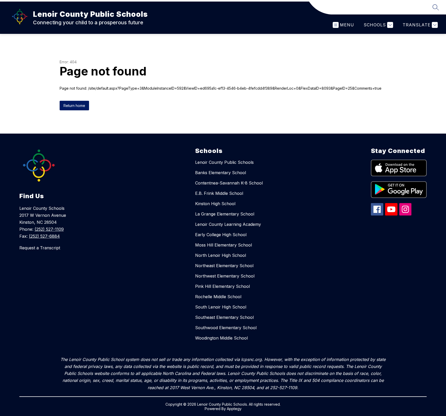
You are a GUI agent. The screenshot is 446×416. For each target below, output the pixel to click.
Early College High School (220, 234)
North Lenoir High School (220, 255)
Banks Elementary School (220, 172)
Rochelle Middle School (218, 296)
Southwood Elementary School (226, 327)
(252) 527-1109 (49, 229)
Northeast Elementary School (224, 265)
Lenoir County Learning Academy (228, 224)
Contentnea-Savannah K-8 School (229, 183)
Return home (74, 105)
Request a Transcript (39, 247)
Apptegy (234, 408)
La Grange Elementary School (224, 214)
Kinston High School (215, 203)
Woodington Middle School (221, 338)
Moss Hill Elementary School (223, 245)
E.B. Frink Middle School (219, 193)
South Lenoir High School (220, 307)
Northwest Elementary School (224, 276)
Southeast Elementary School (224, 317)
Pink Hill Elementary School (222, 286)
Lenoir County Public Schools (224, 162)
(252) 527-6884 (44, 236)
